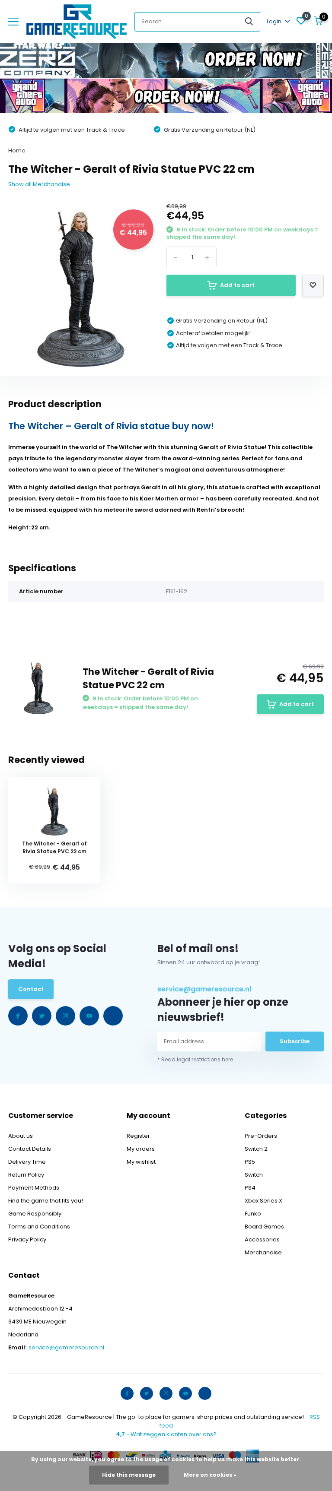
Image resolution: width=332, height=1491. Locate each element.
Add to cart (237, 285)
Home (17, 150)
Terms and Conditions (39, 1226)
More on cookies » (210, 1474)
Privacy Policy (27, 1239)
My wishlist (141, 1162)
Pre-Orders (261, 1136)
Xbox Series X (263, 1201)
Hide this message (129, 1474)
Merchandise (263, 1252)
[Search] (249, 22)
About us (20, 1136)
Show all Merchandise (39, 184)
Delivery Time (27, 1162)
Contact (31, 989)
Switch (254, 1175)
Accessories (262, 1239)
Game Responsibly (34, 1213)
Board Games (264, 1226)
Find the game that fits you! (45, 1201)
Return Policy (26, 1175)
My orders (141, 1149)
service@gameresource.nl (204, 989)
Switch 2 (256, 1149)
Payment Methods (33, 1188)
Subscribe (295, 1041)
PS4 (250, 1188)
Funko (253, 1213)
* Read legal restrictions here (195, 1059)
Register (138, 1136)
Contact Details (29, 1149)
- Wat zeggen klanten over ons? (166, 1434)
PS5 (250, 1162)
